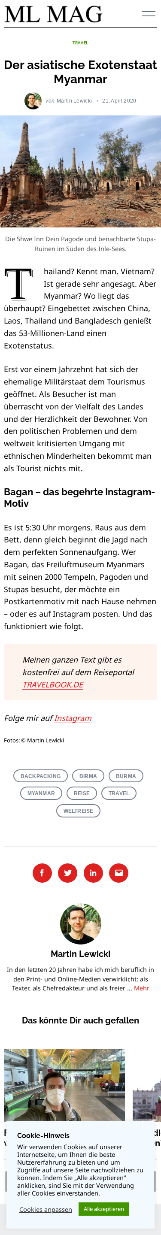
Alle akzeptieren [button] (104, 1209)
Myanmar (41, 793)
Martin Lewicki (74, 100)
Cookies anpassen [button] (45, 1209)
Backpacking (41, 776)
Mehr (141, 988)
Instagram (72, 718)
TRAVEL (80, 42)
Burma (126, 776)
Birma (88, 776)
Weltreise (79, 811)
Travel (119, 793)
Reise (82, 793)
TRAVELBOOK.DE (52, 684)
